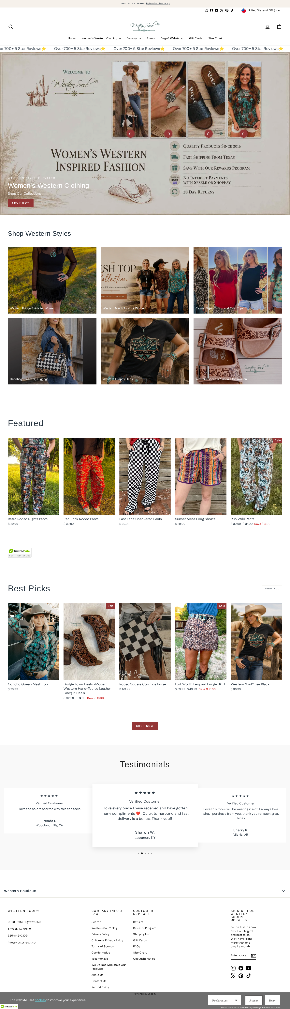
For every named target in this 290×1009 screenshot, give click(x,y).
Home (72, 38)
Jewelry (132, 38)
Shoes (151, 38)
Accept (253, 1000)
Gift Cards (196, 38)
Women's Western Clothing (100, 38)
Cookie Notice (101, 953)
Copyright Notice (144, 959)
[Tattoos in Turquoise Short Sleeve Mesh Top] (244, 134)
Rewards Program (144, 928)
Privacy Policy (100, 934)
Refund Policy (100, 987)
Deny (272, 1000)
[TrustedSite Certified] (20, 553)
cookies (40, 1000)
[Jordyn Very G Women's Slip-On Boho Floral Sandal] (209, 134)
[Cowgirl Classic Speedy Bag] (131, 134)
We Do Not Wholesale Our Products (109, 967)
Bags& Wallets (170, 38)
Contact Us (99, 981)
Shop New (20, 203)
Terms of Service (103, 947)
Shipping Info (141, 934)
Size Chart (215, 38)
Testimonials (100, 959)
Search (96, 922)
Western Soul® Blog (104, 928)
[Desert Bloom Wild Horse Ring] (168, 134)
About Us (97, 975)
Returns (138, 922)
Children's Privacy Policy (107, 940)
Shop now (145, 726)
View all (272, 588)
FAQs (136, 947)
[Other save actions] (236, 1000)
